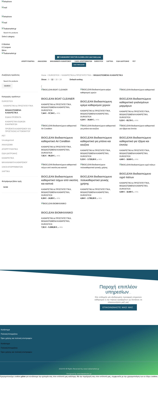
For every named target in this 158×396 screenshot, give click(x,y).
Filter (5, 187)
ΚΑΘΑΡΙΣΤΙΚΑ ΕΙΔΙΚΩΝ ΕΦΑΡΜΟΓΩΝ (15, 123)
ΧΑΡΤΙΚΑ (6, 171)
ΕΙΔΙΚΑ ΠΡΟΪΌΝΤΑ (13, 117)
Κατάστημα (5, 330)
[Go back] (52, 70)
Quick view (50, 94)
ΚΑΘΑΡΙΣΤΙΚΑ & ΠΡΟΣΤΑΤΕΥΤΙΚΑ (18, 106)
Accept (4, 380)
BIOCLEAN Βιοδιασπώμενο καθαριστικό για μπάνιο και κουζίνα (96, 141)
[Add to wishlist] (57, 94)
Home (44, 75)
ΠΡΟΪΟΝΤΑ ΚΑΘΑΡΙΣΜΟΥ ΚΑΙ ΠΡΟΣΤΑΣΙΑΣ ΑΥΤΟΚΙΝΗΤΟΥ (18, 130)
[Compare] (44, 94)
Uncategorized (8, 140)
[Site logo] (9, 29)
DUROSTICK (7, 101)
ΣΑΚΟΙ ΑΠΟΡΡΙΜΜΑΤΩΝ (12, 167)
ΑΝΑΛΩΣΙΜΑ (7, 145)
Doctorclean (95, 57)
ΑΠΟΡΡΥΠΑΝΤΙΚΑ (10, 149)
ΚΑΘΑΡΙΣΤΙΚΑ (8, 158)
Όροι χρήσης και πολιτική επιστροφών (16, 338)
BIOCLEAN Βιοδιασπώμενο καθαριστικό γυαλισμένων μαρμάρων (135, 102)
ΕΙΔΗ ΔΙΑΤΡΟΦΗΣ (9, 154)
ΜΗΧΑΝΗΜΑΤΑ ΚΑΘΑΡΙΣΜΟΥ (14, 162)
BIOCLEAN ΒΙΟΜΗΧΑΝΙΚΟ (57, 212)
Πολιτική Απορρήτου (9, 334)
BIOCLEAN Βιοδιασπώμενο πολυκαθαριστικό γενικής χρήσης (96, 180)
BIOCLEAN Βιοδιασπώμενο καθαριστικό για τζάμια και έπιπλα (135, 141)
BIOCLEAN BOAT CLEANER (57, 98)
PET (3, 136)
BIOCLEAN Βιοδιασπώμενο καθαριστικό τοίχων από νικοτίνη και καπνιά (59, 180)
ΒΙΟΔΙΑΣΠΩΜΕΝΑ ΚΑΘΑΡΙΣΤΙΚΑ (13, 111)
